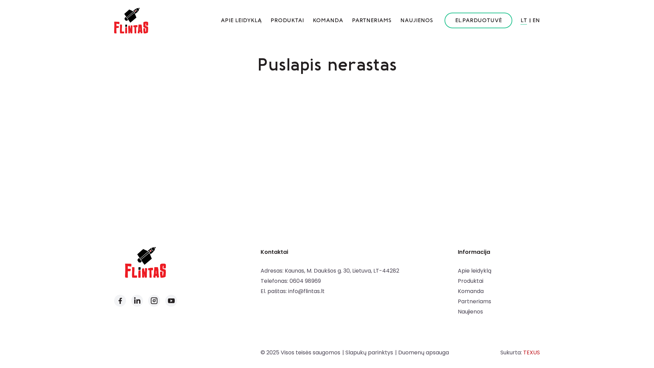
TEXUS (531, 352)
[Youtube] (171, 301)
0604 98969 (305, 281)
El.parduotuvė (478, 20)
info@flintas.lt (306, 291)
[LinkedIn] (137, 301)
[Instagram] (154, 301)
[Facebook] (120, 301)
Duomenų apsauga (423, 352)
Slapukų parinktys (369, 352)
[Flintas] (131, 20)
